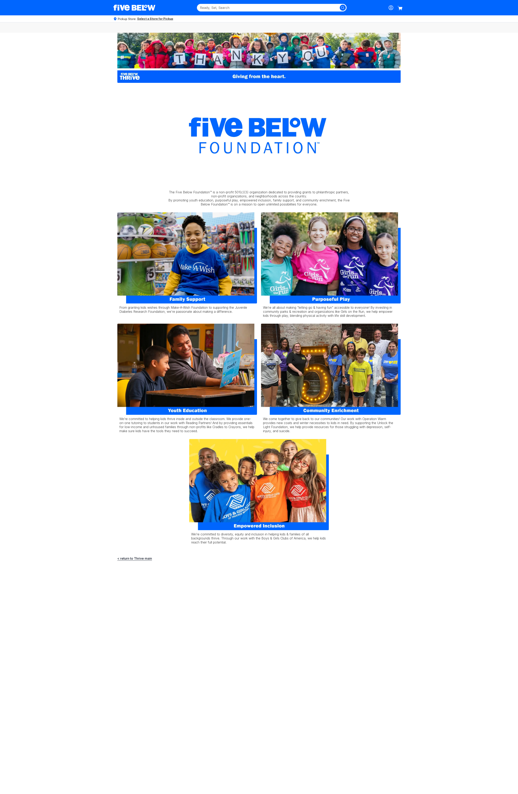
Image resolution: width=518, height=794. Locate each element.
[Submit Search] (343, 8)
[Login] (391, 8)
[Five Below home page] (134, 8)
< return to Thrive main (134, 558)
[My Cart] (400, 8)
